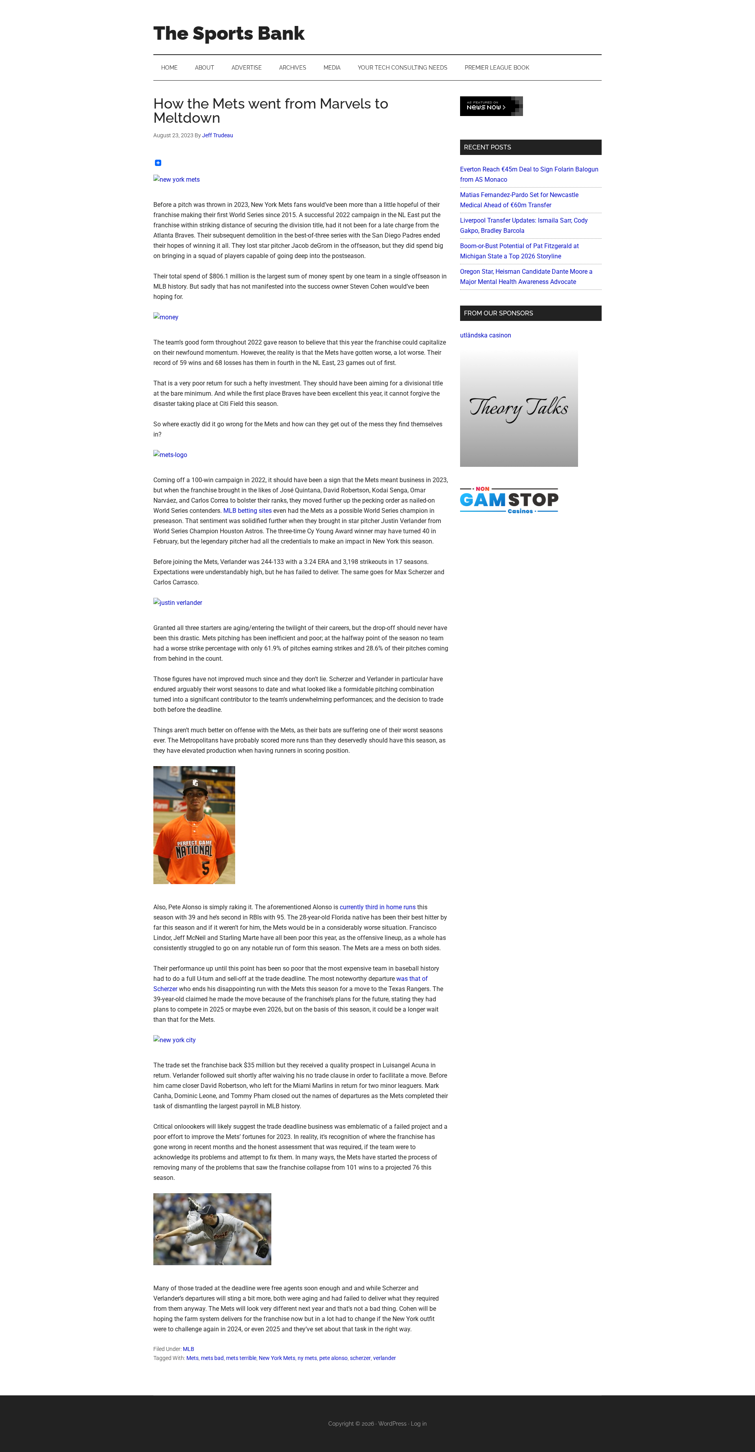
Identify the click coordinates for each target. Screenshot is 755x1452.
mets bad (212, 1358)
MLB (188, 1349)
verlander (384, 1358)
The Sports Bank (229, 33)
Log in (419, 1424)
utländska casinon (485, 335)
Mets (192, 1358)
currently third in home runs (378, 907)
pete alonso (333, 1358)
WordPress (392, 1424)
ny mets (307, 1358)
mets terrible (241, 1358)
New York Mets (277, 1358)
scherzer (360, 1358)
